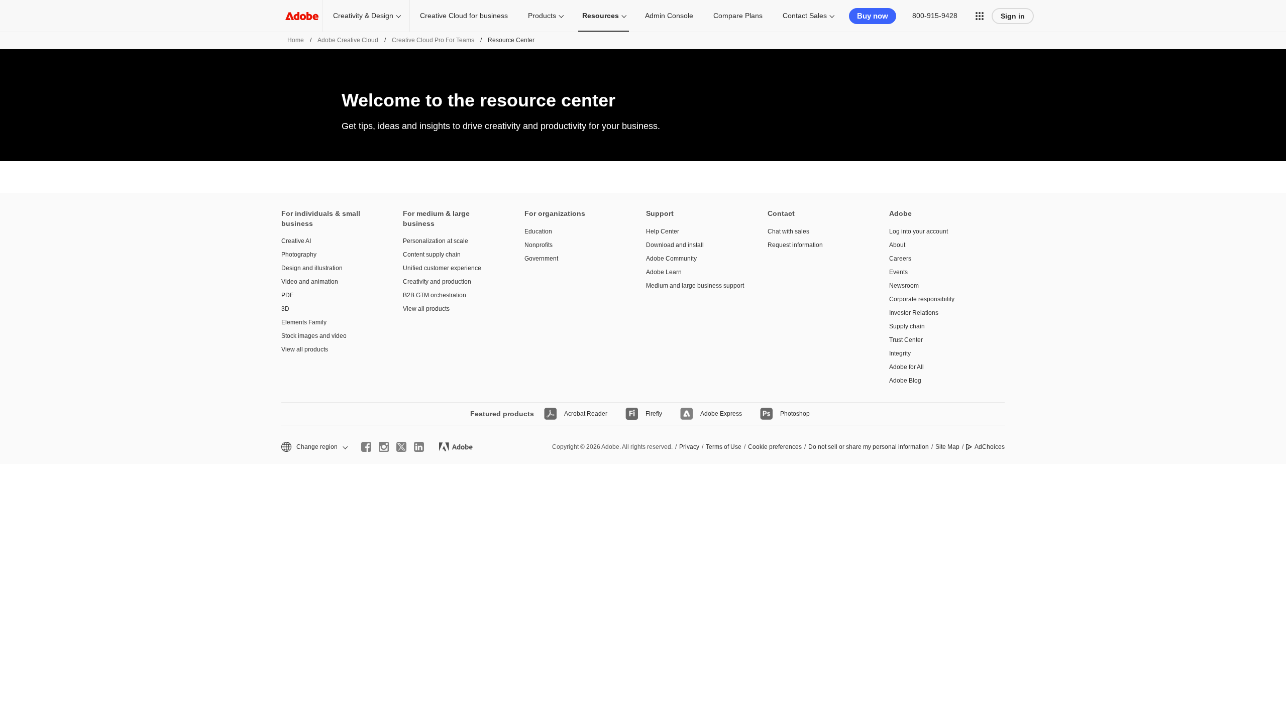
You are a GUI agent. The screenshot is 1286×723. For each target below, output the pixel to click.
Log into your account (918, 231)
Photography (298, 254)
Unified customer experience (442, 268)
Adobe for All (906, 367)
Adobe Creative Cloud (347, 40)
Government (541, 258)
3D (285, 308)
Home (295, 40)
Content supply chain (432, 254)
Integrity (900, 353)
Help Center (662, 231)
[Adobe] (302, 16)
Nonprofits (538, 245)
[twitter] (401, 447)
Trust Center (906, 339)
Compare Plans (738, 16)
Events (898, 272)
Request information (795, 245)
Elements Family (304, 322)
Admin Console (669, 16)
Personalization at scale (435, 241)
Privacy (689, 446)
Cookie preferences (775, 446)
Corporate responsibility (921, 299)
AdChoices (990, 446)
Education (538, 231)
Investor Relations (913, 312)
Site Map (947, 446)
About (897, 245)
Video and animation (309, 281)
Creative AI (296, 241)
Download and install (675, 245)
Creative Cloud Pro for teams (433, 40)
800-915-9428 (934, 16)
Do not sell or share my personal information (868, 446)
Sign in (1013, 16)
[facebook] (366, 447)
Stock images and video (314, 335)
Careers (900, 258)
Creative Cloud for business (464, 16)
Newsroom (904, 285)
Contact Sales (805, 16)
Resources (600, 16)
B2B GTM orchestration (434, 295)
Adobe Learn (664, 272)
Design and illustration (312, 268)
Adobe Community (671, 258)
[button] (980, 16)
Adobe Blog (905, 380)
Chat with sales (788, 231)
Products (542, 16)
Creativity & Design (363, 16)
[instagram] (384, 447)
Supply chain (907, 326)
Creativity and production (437, 281)
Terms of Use (723, 446)
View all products (304, 349)
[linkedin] (419, 447)
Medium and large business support (691, 285)
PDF (287, 295)
